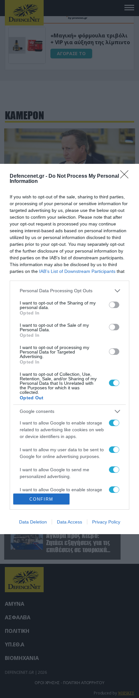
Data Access (69, 521)
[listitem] (69, 290)
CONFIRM (41, 499)
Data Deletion (33, 521)
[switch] (114, 305)
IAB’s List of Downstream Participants (77, 271)
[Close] (126, 176)
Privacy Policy (106, 521)
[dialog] (69, 349)
